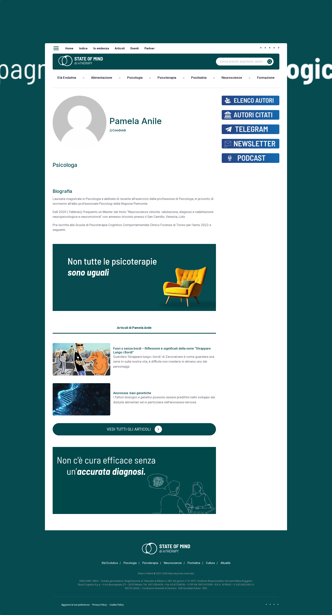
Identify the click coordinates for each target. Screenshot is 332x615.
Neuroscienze (232, 78)
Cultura (210, 562)
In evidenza (101, 48)
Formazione (266, 78)
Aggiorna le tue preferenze (75, 604)
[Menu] (56, 48)
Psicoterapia (167, 78)
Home (69, 48)
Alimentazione (101, 78)
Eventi (134, 48)
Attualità (225, 562)
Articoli (120, 48)
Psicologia (135, 78)
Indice (83, 48)
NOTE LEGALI (132, 588)
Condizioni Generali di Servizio (159, 588)
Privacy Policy (99, 604)
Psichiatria (199, 78)
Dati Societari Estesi (189, 588)
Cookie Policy (117, 604)
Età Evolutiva (66, 78)
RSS (205, 588)
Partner (149, 48)
